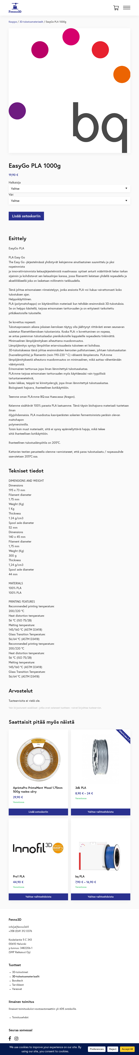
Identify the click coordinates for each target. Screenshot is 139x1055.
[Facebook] (10, 1038)
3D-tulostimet (20, 972)
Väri (11, 194)
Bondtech (17, 980)
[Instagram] (16, 1038)
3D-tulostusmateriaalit (31, 21)
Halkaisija (15, 182)
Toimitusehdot (20, 1017)
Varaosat (17, 989)
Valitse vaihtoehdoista (100, 811)
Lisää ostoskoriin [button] (38, 811)
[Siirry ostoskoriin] (116, 9)
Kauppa (13, 21)
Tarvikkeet (18, 984)
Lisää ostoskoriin (26, 216)
